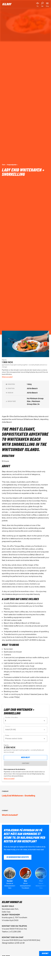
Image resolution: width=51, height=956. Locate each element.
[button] (25, 720)
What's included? (7, 377)
